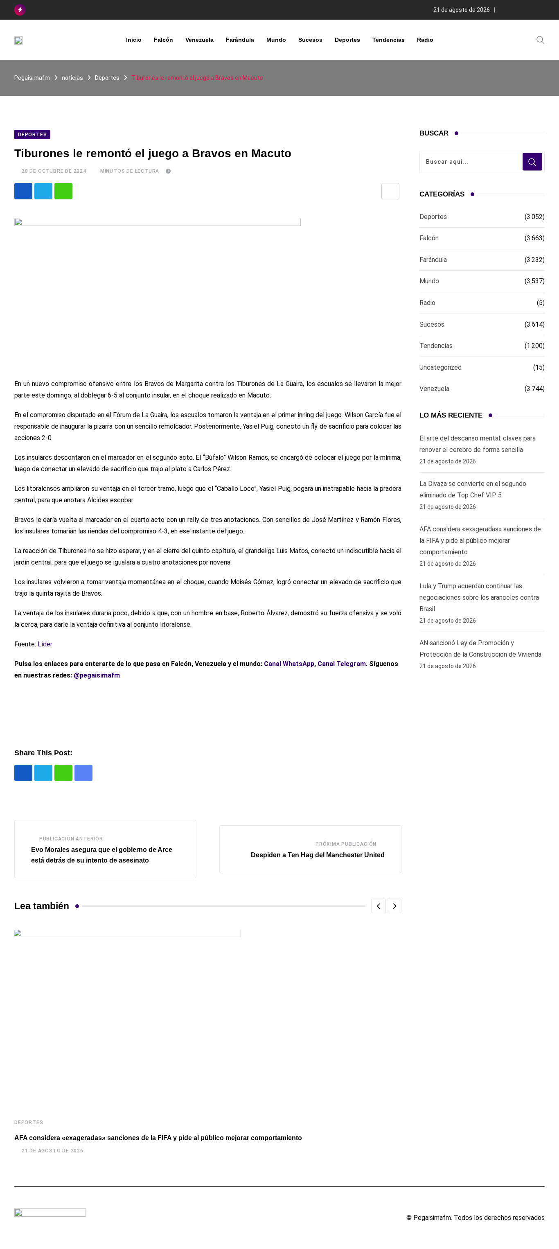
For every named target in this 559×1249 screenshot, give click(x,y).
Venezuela (199, 39)
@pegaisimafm (97, 675)
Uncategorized (440, 367)
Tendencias (388, 39)
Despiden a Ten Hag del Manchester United (318, 854)
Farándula (240, 39)
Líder (45, 644)
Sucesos (310, 39)
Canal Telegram (342, 664)
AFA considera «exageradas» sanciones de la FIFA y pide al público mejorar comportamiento (158, 1137)
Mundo (276, 39)
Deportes (347, 39)
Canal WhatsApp (289, 664)
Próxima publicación (346, 844)
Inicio (134, 39)
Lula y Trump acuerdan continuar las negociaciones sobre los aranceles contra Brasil (479, 597)
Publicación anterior (71, 839)
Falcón (163, 39)
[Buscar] (540, 39)
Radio (425, 39)
